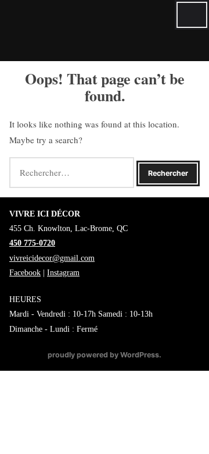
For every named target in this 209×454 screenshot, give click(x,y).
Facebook (25, 272)
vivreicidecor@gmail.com (52, 258)
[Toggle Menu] (192, 15)
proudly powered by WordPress (103, 354)
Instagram (63, 272)
